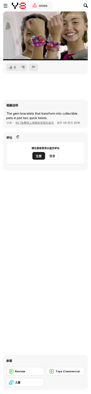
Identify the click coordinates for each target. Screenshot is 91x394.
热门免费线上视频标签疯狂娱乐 (34, 122)
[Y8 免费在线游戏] (19, 6)
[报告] (33, 67)
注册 (39, 156)
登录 (52, 156)
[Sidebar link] (5, 5)
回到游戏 (43, 5)
